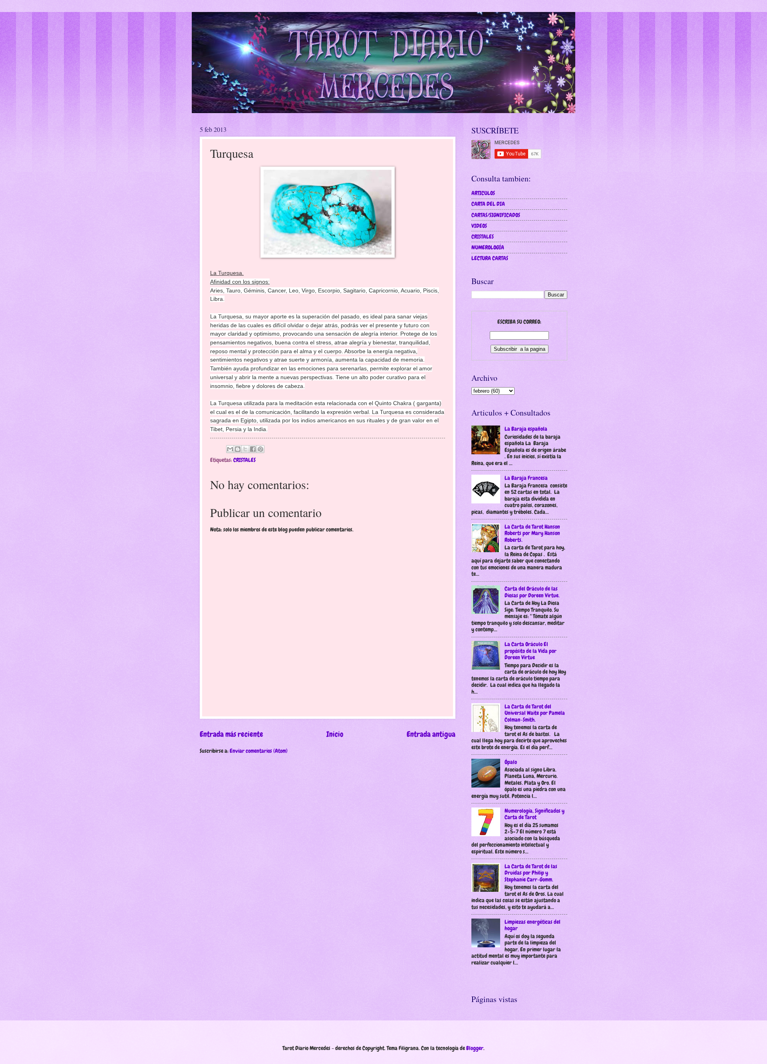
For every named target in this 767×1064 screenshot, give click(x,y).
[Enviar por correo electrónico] (230, 449)
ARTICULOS (483, 193)
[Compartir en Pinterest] (260, 449)
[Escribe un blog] (238, 449)
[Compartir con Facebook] (253, 449)
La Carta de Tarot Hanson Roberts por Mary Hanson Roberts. (532, 533)
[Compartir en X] (245, 449)
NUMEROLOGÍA (487, 247)
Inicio (335, 734)
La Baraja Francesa (526, 477)
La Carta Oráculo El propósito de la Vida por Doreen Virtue (530, 650)
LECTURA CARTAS (489, 258)
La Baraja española (526, 428)
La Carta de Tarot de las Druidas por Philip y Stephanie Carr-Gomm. (531, 873)
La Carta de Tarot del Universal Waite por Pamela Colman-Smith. (535, 713)
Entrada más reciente (231, 734)
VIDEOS (479, 225)
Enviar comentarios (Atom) (259, 750)
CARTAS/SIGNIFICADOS (495, 215)
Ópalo (511, 762)
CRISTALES (244, 459)
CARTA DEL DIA (488, 203)
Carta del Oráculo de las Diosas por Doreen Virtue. (532, 592)
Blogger (474, 1048)
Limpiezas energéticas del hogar (532, 925)
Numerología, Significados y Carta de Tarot (534, 814)
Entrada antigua (431, 734)
